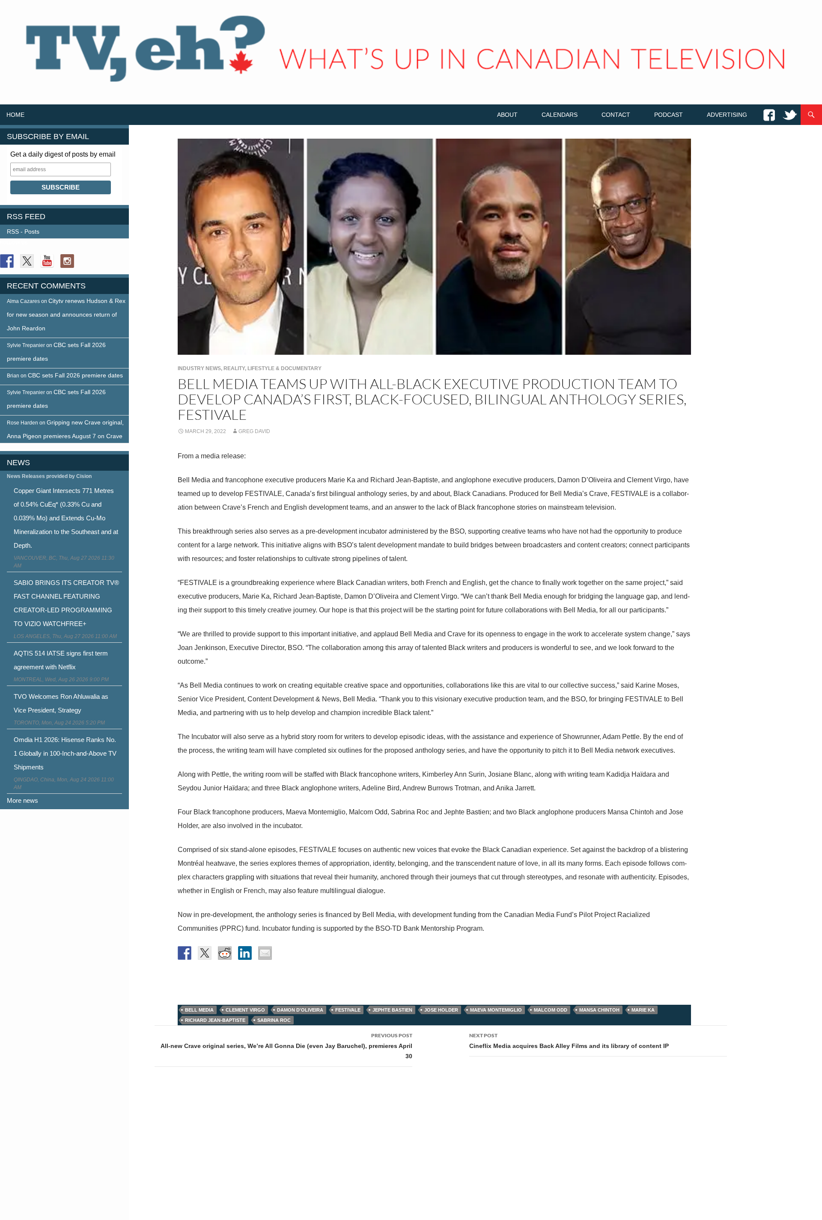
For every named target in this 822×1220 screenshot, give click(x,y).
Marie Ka (643, 1009)
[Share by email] (265, 953)
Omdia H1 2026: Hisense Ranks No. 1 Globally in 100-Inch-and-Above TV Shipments (65, 753)
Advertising (727, 114)
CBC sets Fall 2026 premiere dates (75, 375)
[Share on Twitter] (204, 953)
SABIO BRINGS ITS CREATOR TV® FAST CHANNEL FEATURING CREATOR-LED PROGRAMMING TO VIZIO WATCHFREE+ (66, 603)
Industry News (199, 368)
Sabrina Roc (274, 1020)
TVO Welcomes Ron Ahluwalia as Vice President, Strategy (61, 703)
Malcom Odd (550, 1009)
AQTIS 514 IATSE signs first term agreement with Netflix (61, 660)
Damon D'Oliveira (300, 1009)
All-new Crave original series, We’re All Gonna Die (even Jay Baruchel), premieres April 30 (286, 1046)
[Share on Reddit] (225, 953)
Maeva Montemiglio (496, 1009)
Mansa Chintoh (599, 1009)
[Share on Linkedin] (245, 953)
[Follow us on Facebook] (7, 261)
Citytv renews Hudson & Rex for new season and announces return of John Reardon (66, 314)
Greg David (254, 431)
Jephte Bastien (392, 1009)
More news (22, 800)
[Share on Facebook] (184, 953)
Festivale (347, 1009)
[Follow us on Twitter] (27, 261)
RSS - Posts (23, 231)
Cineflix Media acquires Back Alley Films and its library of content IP (569, 1040)
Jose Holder (441, 1009)
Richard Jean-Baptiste (215, 1020)
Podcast (668, 114)
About (507, 114)
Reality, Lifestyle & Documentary (272, 368)
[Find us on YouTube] (47, 261)
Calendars (560, 114)
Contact (616, 114)
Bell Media (199, 1009)
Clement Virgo (245, 1009)
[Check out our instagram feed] (67, 261)
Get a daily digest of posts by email (63, 154)
